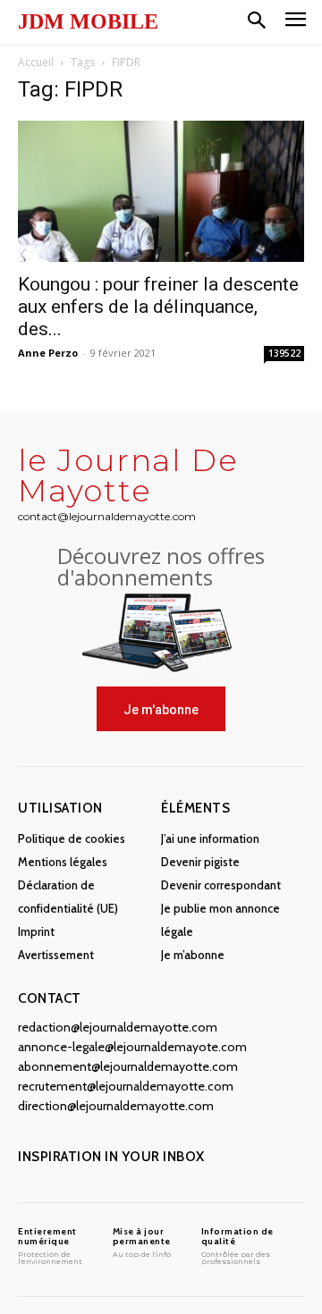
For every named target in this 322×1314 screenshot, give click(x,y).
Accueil (36, 62)
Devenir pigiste (200, 862)
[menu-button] (296, 22)
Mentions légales (62, 862)
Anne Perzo (48, 352)
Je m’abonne (193, 955)
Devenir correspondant (221, 885)
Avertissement (56, 955)
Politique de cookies (71, 838)
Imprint (36, 931)
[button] (256, 21)
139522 (284, 353)
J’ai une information (210, 838)
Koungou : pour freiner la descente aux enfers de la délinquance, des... (158, 307)
